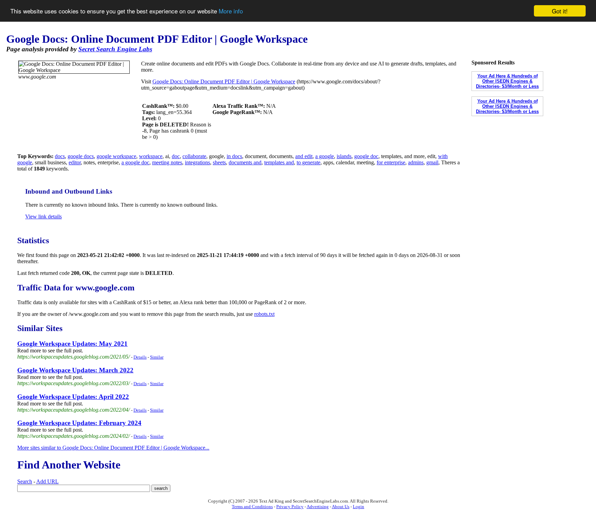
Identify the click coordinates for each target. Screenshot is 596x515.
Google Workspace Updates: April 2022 (73, 396)
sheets (219, 162)
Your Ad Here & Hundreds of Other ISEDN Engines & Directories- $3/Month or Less (507, 81)
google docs (81, 156)
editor (75, 162)
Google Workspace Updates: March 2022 (75, 370)
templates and (279, 162)
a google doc (135, 162)
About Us (340, 506)
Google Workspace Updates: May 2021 (72, 343)
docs (60, 156)
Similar (156, 357)
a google (324, 156)
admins (416, 162)
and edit (303, 156)
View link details (43, 216)
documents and (245, 162)
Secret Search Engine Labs (115, 49)
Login (358, 506)
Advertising (318, 506)
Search (24, 481)
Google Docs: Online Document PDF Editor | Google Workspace (223, 81)
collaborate (194, 156)
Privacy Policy (290, 506)
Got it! (560, 11)
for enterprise (391, 162)
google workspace (116, 156)
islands (344, 156)
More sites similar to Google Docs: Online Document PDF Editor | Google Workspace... (113, 448)
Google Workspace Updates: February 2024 (79, 422)
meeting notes (167, 162)
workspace (150, 156)
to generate (308, 162)
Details (140, 357)
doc (176, 156)
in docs (234, 156)
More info (231, 11)
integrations (197, 162)
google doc (366, 156)
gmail (432, 162)
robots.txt (264, 314)
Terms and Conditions (252, 506)
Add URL (47, 481)
